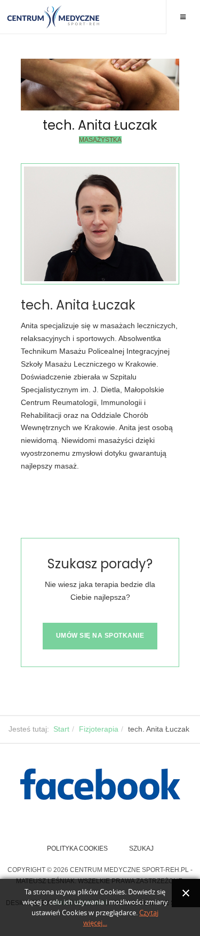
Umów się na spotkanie (100, 635)
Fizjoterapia (98, 729)
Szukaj (141, 848)
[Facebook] (100, 784)
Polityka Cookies (77, 848)
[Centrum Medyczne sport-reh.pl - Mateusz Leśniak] (53, 17)
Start (61, 729)
